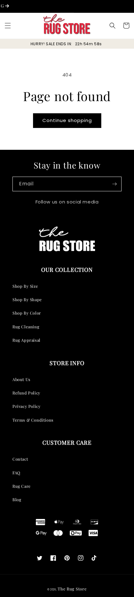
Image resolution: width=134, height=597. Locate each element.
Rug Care (21, 486)
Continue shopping (67, 120)
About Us (21, 379)
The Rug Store (72, 588)
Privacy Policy (26, 406)
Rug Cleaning (25, 326)
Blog (16, 499)
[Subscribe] (114, 184)
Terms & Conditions (33, 420)
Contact (20, 459)
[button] (8, 25)
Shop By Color (26, 313)
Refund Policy (26, 392)
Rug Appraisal (26, 340)
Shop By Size (25, 286)
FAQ (16, 472)
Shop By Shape (27, 299)
